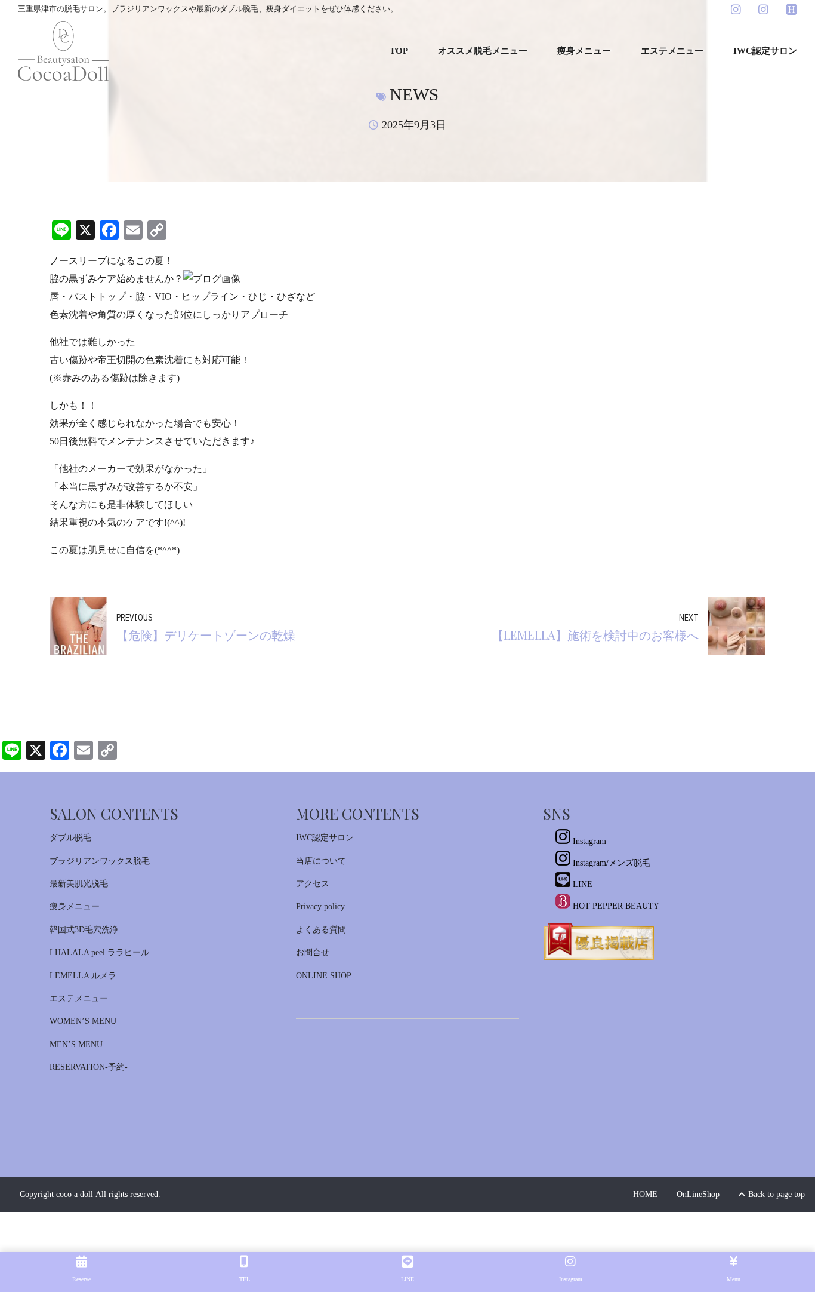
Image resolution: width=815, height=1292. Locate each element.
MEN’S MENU (76, 1044)
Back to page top (771, 1194)
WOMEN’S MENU (83, 1021)
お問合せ (312, 952)
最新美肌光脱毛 (79, 883)
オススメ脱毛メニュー (482, 51)
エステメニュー (672, 51)
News (414, 94)
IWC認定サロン (765, 51)
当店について (321, 861)
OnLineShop (698, 1194)
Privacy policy (320, 906)
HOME (645, 1194)
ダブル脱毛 (70, 837)
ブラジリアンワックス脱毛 (100, 861)
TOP (399, 51)
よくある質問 (321, 929)
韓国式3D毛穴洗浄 (84, 929)
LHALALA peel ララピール (99, 952)
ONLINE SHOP (323, 975)
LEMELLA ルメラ (83, 975)
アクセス (312, 883)
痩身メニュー (584, 51)
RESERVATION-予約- (89, 1067)
